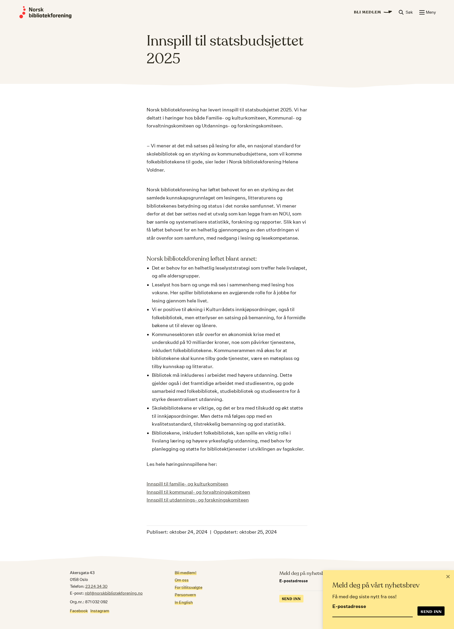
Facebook (79, 610)
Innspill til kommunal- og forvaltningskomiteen (198, 492)
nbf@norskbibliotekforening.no (114, 593)
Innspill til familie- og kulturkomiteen (187, 484)
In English (184, 602)
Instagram (99, 610)
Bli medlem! (186, 572)
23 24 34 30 (96, 586)
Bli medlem (367, 12)
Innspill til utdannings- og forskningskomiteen (198, 500)
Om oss (182, 580)
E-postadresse (349, 606)
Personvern (185, 594)
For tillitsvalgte (188, 587)
